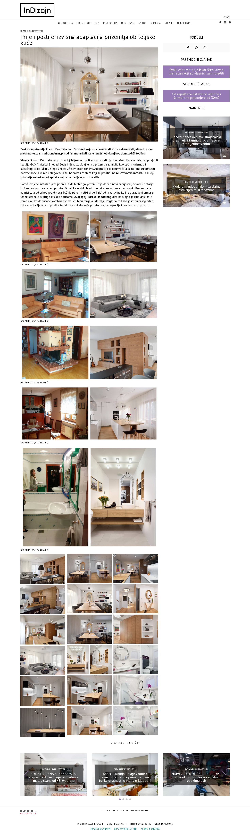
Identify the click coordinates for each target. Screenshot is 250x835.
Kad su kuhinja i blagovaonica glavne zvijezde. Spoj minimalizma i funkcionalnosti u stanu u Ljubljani (125, 777)
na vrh (226, 810)
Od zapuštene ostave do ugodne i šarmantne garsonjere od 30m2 (196, 96)
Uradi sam (128, 22)
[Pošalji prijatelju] (204, 47)
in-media (155, 22)
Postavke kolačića (150, 829)
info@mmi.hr (119, 824)
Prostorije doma (88, 22)
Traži (227, 17)
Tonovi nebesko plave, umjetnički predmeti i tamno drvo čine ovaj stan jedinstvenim (196, 140)
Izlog (142, 22)
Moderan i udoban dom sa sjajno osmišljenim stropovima (196, 188)
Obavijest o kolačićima (125, 829)
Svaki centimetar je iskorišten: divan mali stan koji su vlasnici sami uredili (196, 72)
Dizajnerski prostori (31, 31)
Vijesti (169, 22)
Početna (67, 22)
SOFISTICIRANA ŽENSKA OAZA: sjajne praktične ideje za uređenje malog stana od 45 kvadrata (53, 777)
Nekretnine (184, 22)
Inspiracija (110, 22)
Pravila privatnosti (100, 829)
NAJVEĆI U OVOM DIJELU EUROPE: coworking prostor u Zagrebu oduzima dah (196, 777)
